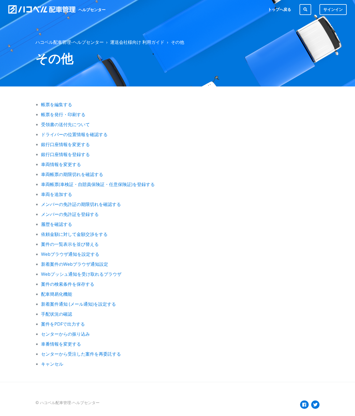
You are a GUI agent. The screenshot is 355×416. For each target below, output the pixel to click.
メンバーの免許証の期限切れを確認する (81, 204)
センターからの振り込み (65, 334)
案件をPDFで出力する (63, 324)
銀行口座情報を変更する (65, 144)
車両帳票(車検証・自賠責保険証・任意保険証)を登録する (98, 184)
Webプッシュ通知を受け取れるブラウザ (81, 274)
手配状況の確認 (56, 314)
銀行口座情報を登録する (65, 154)
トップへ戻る (279, 9)
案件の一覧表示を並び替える (70, 244)
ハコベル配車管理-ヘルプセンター (70, 42)
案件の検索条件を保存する (67, 284)
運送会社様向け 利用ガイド (137, 42)
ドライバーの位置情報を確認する (74, 134)
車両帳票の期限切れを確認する (72, 174)
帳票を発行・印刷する (63, 114)
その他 (177, 42)
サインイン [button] (333, 9)
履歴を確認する (56, 224)
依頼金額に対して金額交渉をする (74, 234)
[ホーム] (42, 9)
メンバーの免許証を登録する (70, 214)
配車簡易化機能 (56, 294)
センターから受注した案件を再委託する (81, 354)
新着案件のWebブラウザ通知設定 (74, 264)
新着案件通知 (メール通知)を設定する (78, 304)
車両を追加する (56, 194)
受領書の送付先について (65, 124)
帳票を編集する (56, 104)
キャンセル (52, 364)
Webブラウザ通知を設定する (70, 254)
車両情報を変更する (61, 164)
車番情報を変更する (61, 344)
